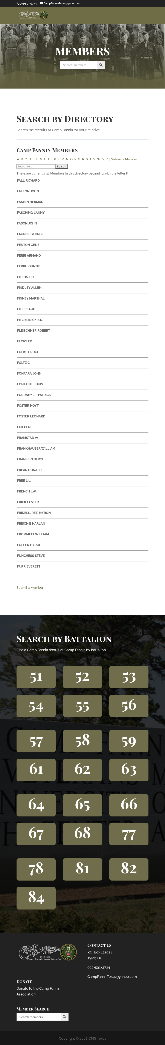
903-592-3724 (98, 967)
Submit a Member (124, 159)
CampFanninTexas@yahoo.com (112, 977)
